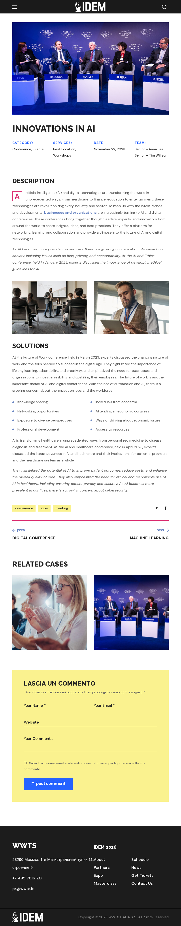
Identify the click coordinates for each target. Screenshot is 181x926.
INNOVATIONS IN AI (136, 646)
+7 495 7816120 (27, 878)
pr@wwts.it (23, 888)
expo (44, 508)
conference (24, 508)
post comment (50, 783)
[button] (164, 7)
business (37, 633)
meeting (61, 508)
